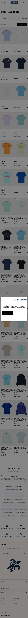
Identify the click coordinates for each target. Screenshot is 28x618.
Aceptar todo (7, 313)
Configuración (8, 316)
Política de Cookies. (21, 307)
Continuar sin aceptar (20, 299)
